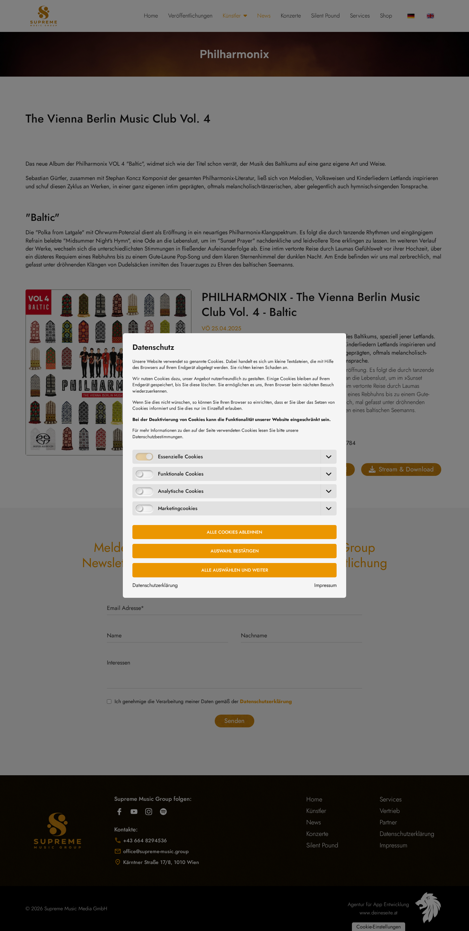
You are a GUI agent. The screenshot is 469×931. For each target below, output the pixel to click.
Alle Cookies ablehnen (234, 532)
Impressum (325, 585)
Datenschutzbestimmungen (157, 436)
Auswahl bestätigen (235, 551)
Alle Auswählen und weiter (234, 570)
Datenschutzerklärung (155, 585)
